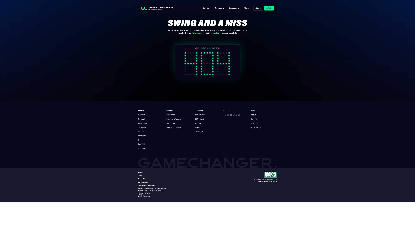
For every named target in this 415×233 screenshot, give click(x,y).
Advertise (254, 123)
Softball (141, 119)
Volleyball (142, 127)
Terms (140, 175)
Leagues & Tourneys (174, 119)
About (253, 115)
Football (141, 144)
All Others (142, 148)
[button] (207, 8)
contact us (214, 33)
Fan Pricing (170, 123)
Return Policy (142, 179)
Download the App (173, 127)
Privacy (140, 172)
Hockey (141, 140)
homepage (196, 33)
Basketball (142, 123)
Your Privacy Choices (145, 185)
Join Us (269, 8)
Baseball (141, 115)
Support (198, 127)
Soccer (141, 132)
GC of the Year (256, 127)
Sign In (258, 8)
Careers (254, 119)
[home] (157, 8)
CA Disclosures (143, 182)
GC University (200, 119)
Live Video (170, 115)
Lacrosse (142, 136)
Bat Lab (198, 123)
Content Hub (200, 115)
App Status (199, 132)
